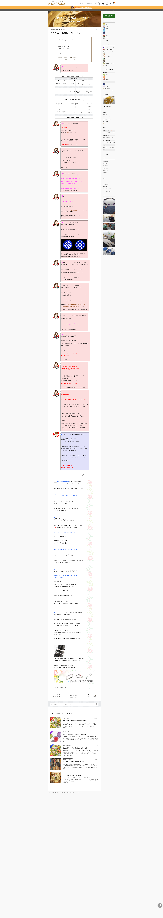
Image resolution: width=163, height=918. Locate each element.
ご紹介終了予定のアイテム (107, 119)
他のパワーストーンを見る (109, 90)
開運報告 (104, 145)
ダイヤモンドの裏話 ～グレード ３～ (66, 59)
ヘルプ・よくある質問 (107, 191)
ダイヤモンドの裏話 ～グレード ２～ (73, 792)
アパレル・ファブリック (110, 63)
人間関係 (107, 37)
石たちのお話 (62, 792)
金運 (106, 24)
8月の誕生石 (105, 72)
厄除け (107, 35)
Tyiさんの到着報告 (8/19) (107, 151)
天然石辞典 (105, 186)
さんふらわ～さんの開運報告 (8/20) (109, 147)
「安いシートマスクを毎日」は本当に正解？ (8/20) (109, 142)
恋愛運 (107, 26)
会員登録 (107, 4)
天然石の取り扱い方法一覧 (107, 188)
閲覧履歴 (99, 4)
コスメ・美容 (108, 58)
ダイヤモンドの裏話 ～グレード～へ (62, 686)
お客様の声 (90, 10)
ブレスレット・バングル (110, 47)
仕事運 (107, 28)
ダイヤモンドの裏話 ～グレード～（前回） (68, 57)
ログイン (103, 4)
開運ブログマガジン (107, 130)
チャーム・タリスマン (109, 49)
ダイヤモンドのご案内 (107, 116)
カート (114, 3)
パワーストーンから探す (63, 10)
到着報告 (104, 149)
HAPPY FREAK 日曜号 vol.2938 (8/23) (109, 132)
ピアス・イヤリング (109, 51)
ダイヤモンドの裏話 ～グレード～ (56, 697)
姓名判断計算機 (105, 168)
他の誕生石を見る (108, 88)
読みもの (74, 10)
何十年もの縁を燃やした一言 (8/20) (109, 137)
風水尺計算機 (105, 165)
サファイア (107, 84)
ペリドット (107, 74)
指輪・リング (108, 54)
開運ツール (82, 10)
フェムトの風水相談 (106, 140)
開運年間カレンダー (106, 172)
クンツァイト (108, 86)
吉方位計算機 (105, 161)
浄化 (106, 33)
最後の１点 (105, 114)
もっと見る (106, 40)
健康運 (107, 31)
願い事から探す (52, 10)
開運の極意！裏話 (55, 792)
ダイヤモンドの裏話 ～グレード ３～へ (63, 687)
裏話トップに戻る (74, 697)
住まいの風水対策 (106, 184)
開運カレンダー (105, 170)
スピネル (107, 79)
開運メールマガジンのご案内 (109, 16)
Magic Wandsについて (109, 10)
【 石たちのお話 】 (74, 695)
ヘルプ (111, 4)
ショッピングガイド (98, 10)
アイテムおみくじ (106, 121)
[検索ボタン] (95, 3)
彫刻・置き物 (108, 56)
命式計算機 (105, 163)
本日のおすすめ (105, 112)
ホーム (49, 792)
